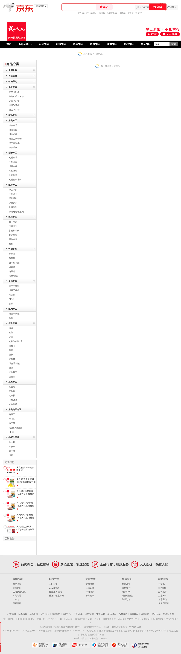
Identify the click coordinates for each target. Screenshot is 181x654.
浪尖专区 (44, 44)
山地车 (102, 13)
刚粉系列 (13, 194)
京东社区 (111, 614)
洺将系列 (13, 203)
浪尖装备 (13, 147)
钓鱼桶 (12, 359)
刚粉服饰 (13, 175)
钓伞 (11, 337)
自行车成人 (91, 13)
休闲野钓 (12, 81)
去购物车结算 (167, 7)
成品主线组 (14, 286)
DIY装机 (162, 588)
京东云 (104, 638)
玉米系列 (13, 226)
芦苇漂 (12, 258)
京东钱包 (93, 638)
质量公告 (134, 614)
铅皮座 (12, 446)
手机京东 (78, 614)
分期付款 (90, 591)
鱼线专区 (129, 44)
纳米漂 (12, 254)
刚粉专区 (61, 44)
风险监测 (123, 614)
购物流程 (17, 584)
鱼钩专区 (12, 309)
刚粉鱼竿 (13, 157)
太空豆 (12, 451)
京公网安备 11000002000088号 (18, 619)
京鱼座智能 (163, 603)
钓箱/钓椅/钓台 (16, 341)
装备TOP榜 (14, 110)
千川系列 (13, 198)
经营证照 (91, 630)
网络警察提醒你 (61, 645)
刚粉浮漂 (13, 162)
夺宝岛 (161, 584)
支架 (11, 332)
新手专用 (13, 222)
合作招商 (45, 614)
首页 (9, 44)
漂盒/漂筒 (13, 276)
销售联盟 (100, 614)
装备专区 (146, 44)
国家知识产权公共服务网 (140, 645)
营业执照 (173, 630)
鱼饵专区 (95, 44)
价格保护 (126, 588)
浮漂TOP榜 (14, 105)
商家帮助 (56, 614)
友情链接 (89, 614)
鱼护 (11, 354)
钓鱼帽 (12, 395)
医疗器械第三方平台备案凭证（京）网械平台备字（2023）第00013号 (132, 630)
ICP (61, 619)
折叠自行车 (112, 13)
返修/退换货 (127, 595)
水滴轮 (12, 419)
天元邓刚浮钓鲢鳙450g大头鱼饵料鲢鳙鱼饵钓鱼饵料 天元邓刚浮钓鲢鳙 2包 (25, 519)
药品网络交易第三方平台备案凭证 (134, 619)
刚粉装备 (13, 171)
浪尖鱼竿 (13, 125)
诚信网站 (81, 645)
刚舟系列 (13, 207)
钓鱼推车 (13, 372)
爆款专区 (12, 87)
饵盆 (11, 368)
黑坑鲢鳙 (12, 76)
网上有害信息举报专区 (100, 645)
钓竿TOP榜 (14, 92)
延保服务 (162, 591)
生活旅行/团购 (19, 591)
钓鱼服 (12, 386)
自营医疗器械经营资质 (105, 619)
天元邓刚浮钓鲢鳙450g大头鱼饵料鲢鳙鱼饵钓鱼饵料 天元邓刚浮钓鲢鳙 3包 (25, 495)
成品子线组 (14, 290)
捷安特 (138, 13)
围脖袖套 (13, 400)
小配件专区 (13, 437)
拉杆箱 (12, 346)
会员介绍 (17, 588)
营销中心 (67, 614)
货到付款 (90, 584)
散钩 (11, 318)
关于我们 (11, 614)
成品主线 (13, 166)
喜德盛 (130, 13)
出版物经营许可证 (92, 627)
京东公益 (156, 614)
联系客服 (17, 603)
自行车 (81, 13)
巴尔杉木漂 (14, 262)
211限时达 (54, 588)
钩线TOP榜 (14, 101)
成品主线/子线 (15, 138)
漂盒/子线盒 (14, 363)
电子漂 (12, 271)
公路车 (122, 13)
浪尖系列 (13, 189)
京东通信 (162, 599)
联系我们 (22, 614)
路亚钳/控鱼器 (15, 427)
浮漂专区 (112, 44)
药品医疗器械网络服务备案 (79, 619)
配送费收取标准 (56, 595)
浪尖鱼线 (13, 134)
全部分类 (23, 44)
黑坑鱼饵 (13, 239)
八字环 (12, 442)
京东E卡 (162, 595)
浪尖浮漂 (13, 130)
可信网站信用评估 (41, 645)
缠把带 (12, 376)
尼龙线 (12, 295)
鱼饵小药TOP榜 (16, 96)
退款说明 (126, 591)
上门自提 (53, 584)
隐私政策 (145, 614)
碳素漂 (12, 267)
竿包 (11, 350)
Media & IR (168, 614)
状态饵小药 (14, 230)
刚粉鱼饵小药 (15, 179)
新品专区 (12, 115)
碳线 (11, 303)
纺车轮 (12, 423)
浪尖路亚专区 (14, 409)
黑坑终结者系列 (16, 211)
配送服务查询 (55, 591)
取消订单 (126, 599)
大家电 (16, 599)
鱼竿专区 (78, 44)
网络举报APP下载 (120, 645)
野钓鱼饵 (13, 235)
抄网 (11, 328)
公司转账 (90, 595)
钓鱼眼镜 (13, 404)
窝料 (11, 244)
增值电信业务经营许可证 (92, 634)
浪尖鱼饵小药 (15, 143)
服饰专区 (12, 382)
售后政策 (126, 584)
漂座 (11, 455)
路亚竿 (12, 414)
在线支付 (90, 588)
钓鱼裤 (12, 391)
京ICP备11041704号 (46, 619)
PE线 (11, 299)
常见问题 (17, 595)
